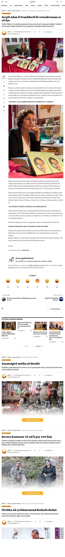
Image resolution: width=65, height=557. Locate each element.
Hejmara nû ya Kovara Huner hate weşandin (40, 333)
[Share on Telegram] (4, 94)
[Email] (4, 98)
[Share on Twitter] (4, 86)
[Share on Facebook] (4, 82)
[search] (57, 2)
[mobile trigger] (3, 2)
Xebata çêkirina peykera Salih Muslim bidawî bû (8, 333)
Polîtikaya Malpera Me (35, 265)
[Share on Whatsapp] (4, 90)
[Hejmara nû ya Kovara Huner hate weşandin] (40, 326)
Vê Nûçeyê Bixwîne (32, 420)
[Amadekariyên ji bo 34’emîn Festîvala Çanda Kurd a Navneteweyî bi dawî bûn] (56, 326)
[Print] (4, 107)
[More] (4, 111)
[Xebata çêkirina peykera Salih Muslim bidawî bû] (9, 326)
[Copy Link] (4, 102)
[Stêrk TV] (32, 2)
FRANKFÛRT (25, 250)
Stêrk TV (9, 31)
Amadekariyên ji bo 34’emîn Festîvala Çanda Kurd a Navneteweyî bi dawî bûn (55, 335)
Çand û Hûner (6, 13)
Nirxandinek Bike (56, 309)
